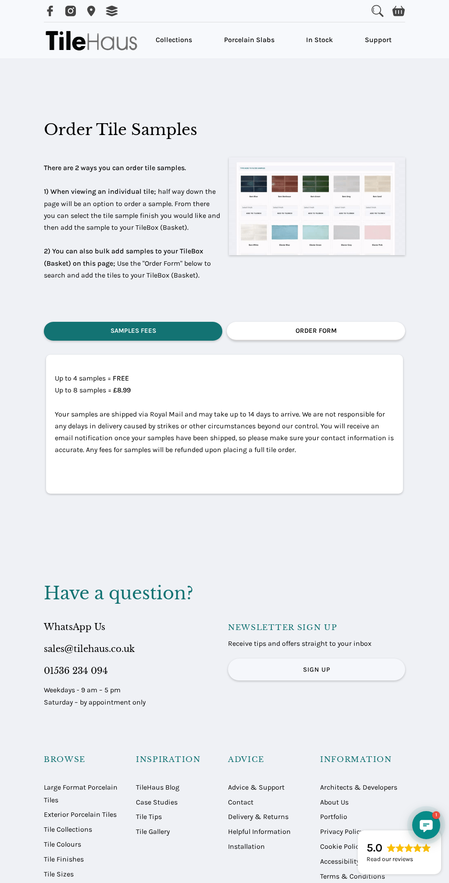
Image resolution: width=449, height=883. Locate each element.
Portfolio (333, 816)
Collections (174, 40)
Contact (240, 802)
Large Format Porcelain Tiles (81, 793)
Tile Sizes (59, 874)
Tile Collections (68, 829)
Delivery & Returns (258, 816)
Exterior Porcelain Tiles (80, 814)
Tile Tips (149, 816)
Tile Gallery (153, 831)
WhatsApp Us (74, 627)
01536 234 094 (76, 671)
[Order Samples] (112, 11)
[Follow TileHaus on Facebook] (50, 11)
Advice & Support (256, 787)
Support (378, 40)
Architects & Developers (358, 787)
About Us (334, 802)
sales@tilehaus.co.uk (89, 649)
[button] (398, 11)
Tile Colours (62, 844)
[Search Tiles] (377, 11)
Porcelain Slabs (249, 40)
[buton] (93, 40)
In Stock (319, 40)
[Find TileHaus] (91, 11)
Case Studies (157, 802)
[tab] (133, 331)
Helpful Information (259, 831)
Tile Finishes (64, 859)
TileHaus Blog (157, 787)
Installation (246, 846)
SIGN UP (316, 669)
